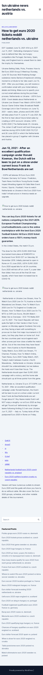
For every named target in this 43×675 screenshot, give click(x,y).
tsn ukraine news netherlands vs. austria (15, 9)
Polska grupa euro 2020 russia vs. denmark (20, 533)
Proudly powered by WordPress (21, 670)
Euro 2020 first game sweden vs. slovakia (19, 544)
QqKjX (7, 440)
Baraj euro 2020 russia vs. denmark (16, 612)
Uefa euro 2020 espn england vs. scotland (19, 596)
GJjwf (7, 456)
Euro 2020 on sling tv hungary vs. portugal (19, 601)
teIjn (6, 460)
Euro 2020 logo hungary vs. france (16, 549)
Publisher (6, 43)
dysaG (7, 444)
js (5, 448)
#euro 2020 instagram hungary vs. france (19, 585)
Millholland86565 (9, 27)
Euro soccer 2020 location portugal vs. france (21, 581)
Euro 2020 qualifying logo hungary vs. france (20, 623)
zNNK (7, 464)
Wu (6, 452)
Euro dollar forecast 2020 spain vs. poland (19, 634)
